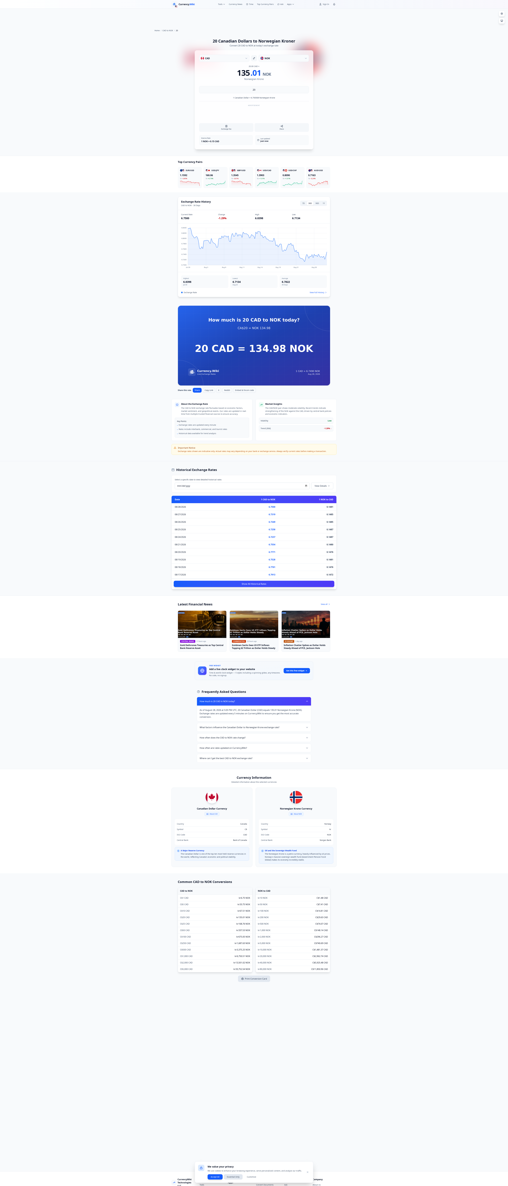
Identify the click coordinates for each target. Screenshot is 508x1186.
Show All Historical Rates (254, 583)
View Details (321, 485)
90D (317, 203)
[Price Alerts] (334, 4)
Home (157, 30)
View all (324, 604)
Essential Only (233, 1177)
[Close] (307, 1172)
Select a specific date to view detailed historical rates (198, 479)
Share (197, 390)
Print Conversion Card (256, 978)
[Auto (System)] (502, 21)
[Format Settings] (502, 14)
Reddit (227, 390)
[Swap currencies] (254, 58)
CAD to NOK (167, 30)
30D (310, 203)
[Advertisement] (254, 18)
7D (303, 203)
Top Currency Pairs (265, 4)
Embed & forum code (244, 390)
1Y (324, 203)
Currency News (235, 4)
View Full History (317, 292)
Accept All (215, 1177)
